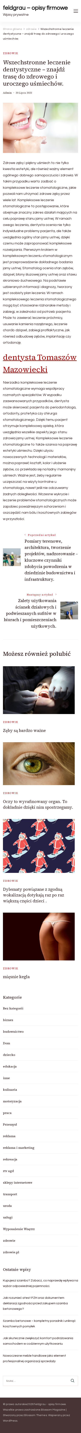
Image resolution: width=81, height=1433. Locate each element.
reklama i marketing (18, 1147)
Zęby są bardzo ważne (24, 730)
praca (7, 1113)
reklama (9, 1136)
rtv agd (8, 1171)
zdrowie (10, 53)
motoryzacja (12, 1101)
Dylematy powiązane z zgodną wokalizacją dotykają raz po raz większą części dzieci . (33, 895)
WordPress (10, 1420)
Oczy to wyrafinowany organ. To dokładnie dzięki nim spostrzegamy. (38, 804)
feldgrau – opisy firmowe (35, 8)
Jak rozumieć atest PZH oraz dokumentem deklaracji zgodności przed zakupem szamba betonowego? (35, 1303)
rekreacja (10, 1159)
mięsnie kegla (16, 977)
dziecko (9, 1055)
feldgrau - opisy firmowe (50, 1404)
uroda (7, 1206)
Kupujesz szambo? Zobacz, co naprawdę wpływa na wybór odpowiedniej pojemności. (40, 1283)
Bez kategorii (13, 1008)
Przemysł (10, 1124)
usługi (8, 1217)
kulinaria (10, 1089)
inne (6, 1078)
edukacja (10, 1066)
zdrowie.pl (11, 1252)
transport (10, 1194)
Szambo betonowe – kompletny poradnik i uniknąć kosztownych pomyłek (39, 1323)
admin (7, 93)
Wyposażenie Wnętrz (19, 1229)
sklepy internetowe (17, 1182)
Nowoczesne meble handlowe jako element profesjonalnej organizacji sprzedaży (34, 1358)
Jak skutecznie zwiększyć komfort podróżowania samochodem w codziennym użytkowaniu (38, 1341)
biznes (8, 1020)
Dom (6, 1043)
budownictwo (13, 1031)
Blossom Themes (35, 1415)
